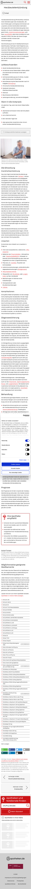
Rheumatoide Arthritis (9, 272)
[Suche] (25, 2)
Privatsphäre (20, 881)
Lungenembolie (13, 384)
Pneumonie (12, 382)
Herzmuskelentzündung (10, 409)
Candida (13, 263)
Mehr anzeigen (5, 744)
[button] (4, 749)
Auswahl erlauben (15, 468)
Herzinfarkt (24, 388)
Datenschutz (10, 881)
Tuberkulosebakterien (12, 256)
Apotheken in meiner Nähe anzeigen (12, 596)
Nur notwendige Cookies (15, 472)
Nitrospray (11, 83)
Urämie (5, 287)
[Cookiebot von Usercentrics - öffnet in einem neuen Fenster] (23, 416)
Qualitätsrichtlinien (10, 884)
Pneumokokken (16, 254)
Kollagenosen (22, 269)
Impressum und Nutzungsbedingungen (15, 877)
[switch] (27, 445)
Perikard (20, 176)
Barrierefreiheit (22, 884)
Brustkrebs (16, 274)
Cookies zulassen (15, 464)
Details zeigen (23, 460)
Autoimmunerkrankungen (17, 32)
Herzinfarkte (8, 34)
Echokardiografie (6, 357)
